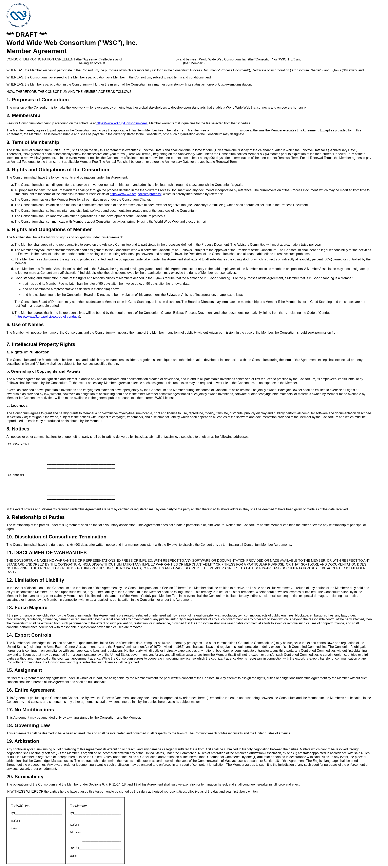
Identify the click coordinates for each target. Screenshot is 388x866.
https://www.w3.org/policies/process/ (135, 194)
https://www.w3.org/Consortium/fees (122, 123)
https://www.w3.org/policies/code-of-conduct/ (47, 316)
